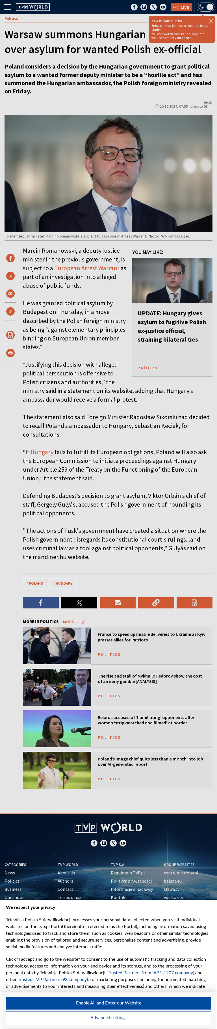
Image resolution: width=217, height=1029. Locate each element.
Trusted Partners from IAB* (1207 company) (151, 973)
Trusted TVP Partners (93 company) (53, 979)
